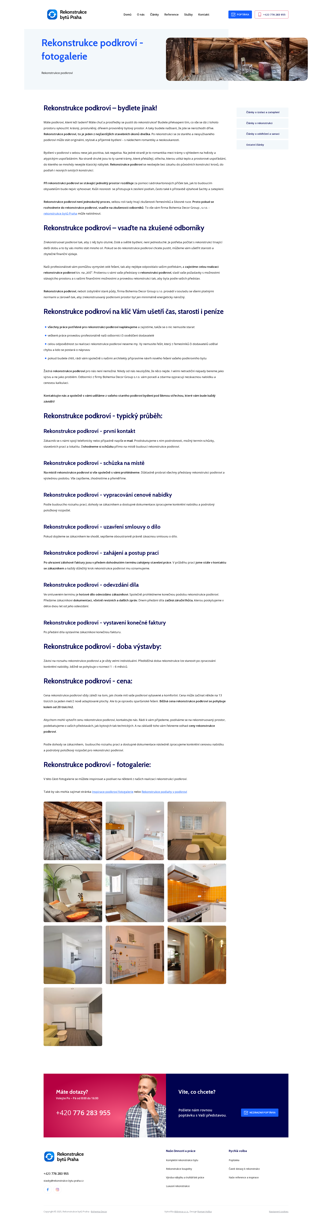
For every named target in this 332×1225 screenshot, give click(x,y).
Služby (188, 14)
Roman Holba (204, 1211)
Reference (171, 14)
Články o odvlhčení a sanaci (262, 133)
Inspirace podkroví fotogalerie (112, 792)
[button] (73, 831)
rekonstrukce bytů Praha (60, 213)
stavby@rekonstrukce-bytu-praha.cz (64, 1180)
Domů (127, 14)
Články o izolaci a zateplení (262, 112)
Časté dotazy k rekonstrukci (244, 1168)
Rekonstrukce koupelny (179, 1168)
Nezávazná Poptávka (262, 1112)
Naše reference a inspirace (244, 1177)
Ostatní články (255, 144)
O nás (141, 14)
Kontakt (203, 14)
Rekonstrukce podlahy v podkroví (164, 792)
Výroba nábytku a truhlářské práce (185, 1177)
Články (154, 14)
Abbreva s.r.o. (181, 1211)
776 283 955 (274, 14)
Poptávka (243, 14)
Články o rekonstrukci (259, 123)
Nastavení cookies (278, 1211)
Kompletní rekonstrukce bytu (182, 1160)
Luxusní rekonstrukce (178, 1186)
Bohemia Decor (99, 1211)
